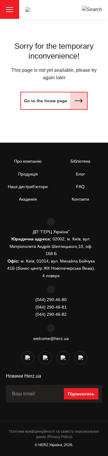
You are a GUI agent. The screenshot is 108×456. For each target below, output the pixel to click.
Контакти (80, 199)
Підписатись (81, 393)
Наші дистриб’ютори (28, 186)
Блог (80, 174)
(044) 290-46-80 (51, 299)
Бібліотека (80, 161)
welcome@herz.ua (51, 338)
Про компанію (28, 161)
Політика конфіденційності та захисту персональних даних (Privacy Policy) (54, 434)
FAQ (80, 186)
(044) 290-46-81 (51, 307)
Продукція (28, 174)
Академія (28, 199)
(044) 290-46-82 (51, 314)
